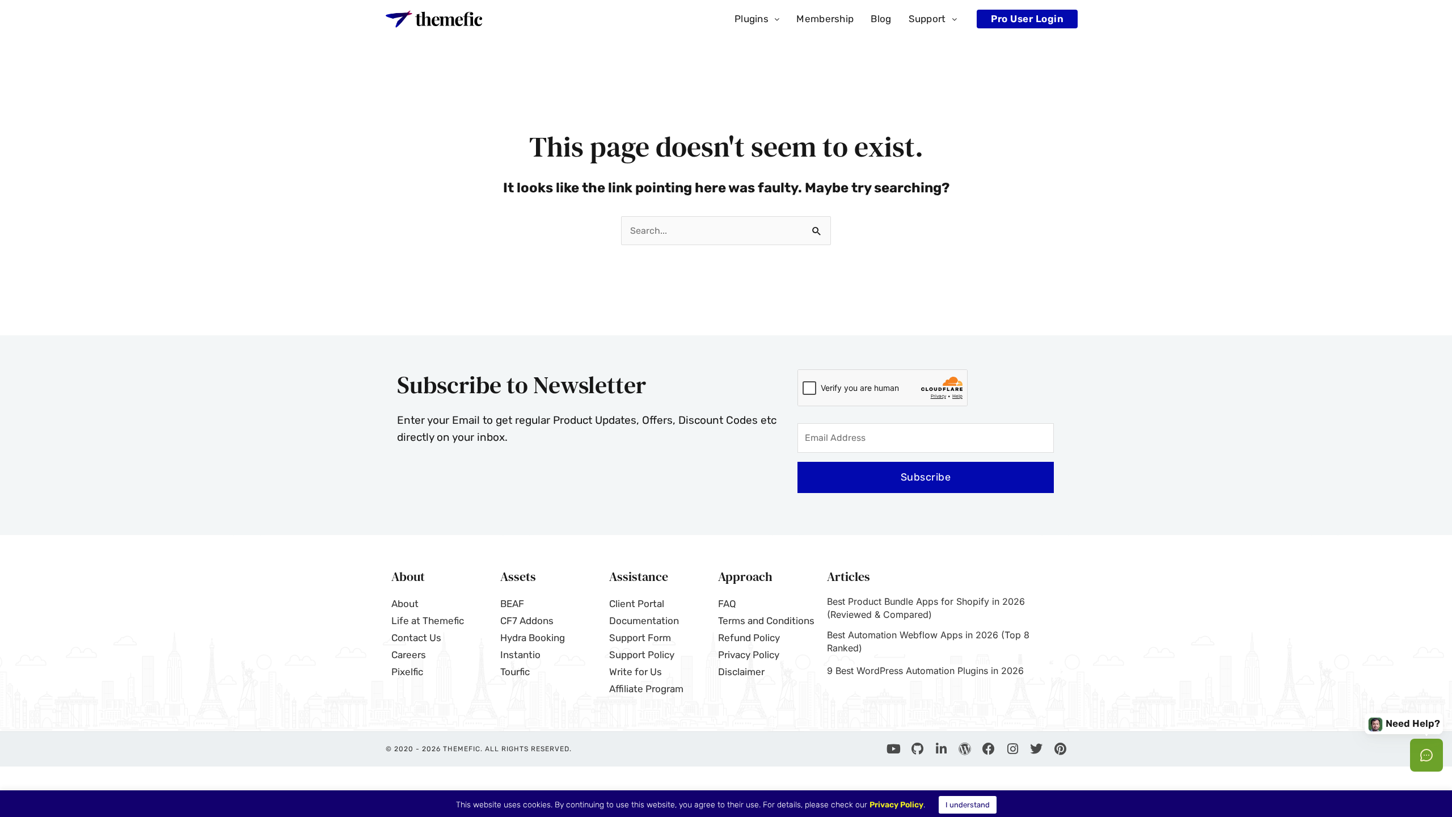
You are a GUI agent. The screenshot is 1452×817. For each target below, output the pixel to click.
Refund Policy (749, 637)
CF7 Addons (527, 620)
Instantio (520, 654)
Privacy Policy (748, 654)
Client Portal (636, 603)
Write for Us (635, 671)
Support (927, 18)
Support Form (640, 637)
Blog (881, 18)
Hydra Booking (532, 637)
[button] (757, 19)
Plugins (752, 18)
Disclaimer (741, 671)
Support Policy (641, 654)
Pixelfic (407, 671)
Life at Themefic (427, 620)
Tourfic (515, 671)
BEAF (512, 603)
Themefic (461, 749)
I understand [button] (968, 805)
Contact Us (416, 637)
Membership (825, 18)
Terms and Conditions (766, 620)
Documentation (644, 620)
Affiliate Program (646, 688)
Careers (408, 654)
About (405, 603)
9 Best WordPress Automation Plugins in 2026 (925, 670)
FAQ (727, 603)
